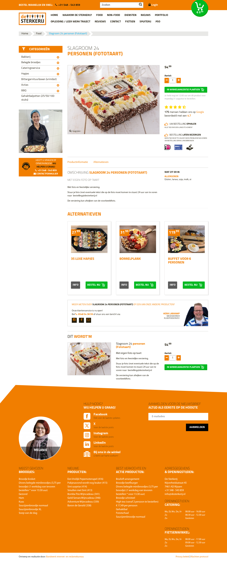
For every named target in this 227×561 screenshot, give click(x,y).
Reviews (100, 21)
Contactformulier (47, 174)
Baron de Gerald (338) (79, 505)
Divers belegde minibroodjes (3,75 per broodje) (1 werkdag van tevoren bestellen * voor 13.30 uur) (40, 487)
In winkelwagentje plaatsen (183, 89)
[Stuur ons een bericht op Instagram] (74, 320)
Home (54, 15)
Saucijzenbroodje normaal (33, 505)
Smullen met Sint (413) (79, 490)
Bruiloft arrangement (127, 479)
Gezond (23, 494)
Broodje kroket (27, 479)
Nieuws (146, 15)
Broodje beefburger (127, 483)
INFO (75, 285)
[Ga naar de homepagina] (32, 17)
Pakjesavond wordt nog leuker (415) (87, 483)
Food (99, 15)
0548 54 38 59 (85, 314)
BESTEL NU (94, 285)
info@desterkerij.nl (175, 494)
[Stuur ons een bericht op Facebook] (81, 320)
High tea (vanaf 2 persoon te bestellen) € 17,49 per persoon (137, 504)
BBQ (23, 90)
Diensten (130, 15)
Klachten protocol (199, 557)
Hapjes (25, 73)
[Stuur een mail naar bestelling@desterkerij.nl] (88, 320)
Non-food (113, 15)
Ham (21, 498)
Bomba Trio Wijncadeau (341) (83, 494)
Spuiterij (145, 21)
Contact (115, 21)
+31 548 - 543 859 (69, 5)
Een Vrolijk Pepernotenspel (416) (85, 479)
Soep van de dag (28, 513)
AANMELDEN (197, 427)
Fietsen (130, 21)
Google (200, 112)
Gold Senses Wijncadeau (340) (84, 498)
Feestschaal (122, 513)
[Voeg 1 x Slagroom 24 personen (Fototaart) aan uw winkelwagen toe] (167, 80)
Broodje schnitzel (125, 498)
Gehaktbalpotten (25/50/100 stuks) (37, 98)
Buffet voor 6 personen (179, 260)
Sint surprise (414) (77, 486)
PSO (158, 21)
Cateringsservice (30, 68)
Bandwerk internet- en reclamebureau (65, 557)
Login (154, 5)
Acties (24, 85)
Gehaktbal (121, 509)
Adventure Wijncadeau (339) (83, 502)
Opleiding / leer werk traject (70, 21)
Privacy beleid (182, 557)
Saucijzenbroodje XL (30, 509)
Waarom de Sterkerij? (77, 15)
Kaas (21, 502)
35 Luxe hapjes (82, 259)
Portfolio (161, 15)
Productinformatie (77, 162)
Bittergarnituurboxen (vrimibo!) (39, 79)
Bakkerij (26, 57)
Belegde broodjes (30, 62)
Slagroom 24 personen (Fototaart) (68, 33)
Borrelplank (130, 259)
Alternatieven (101, 162)
